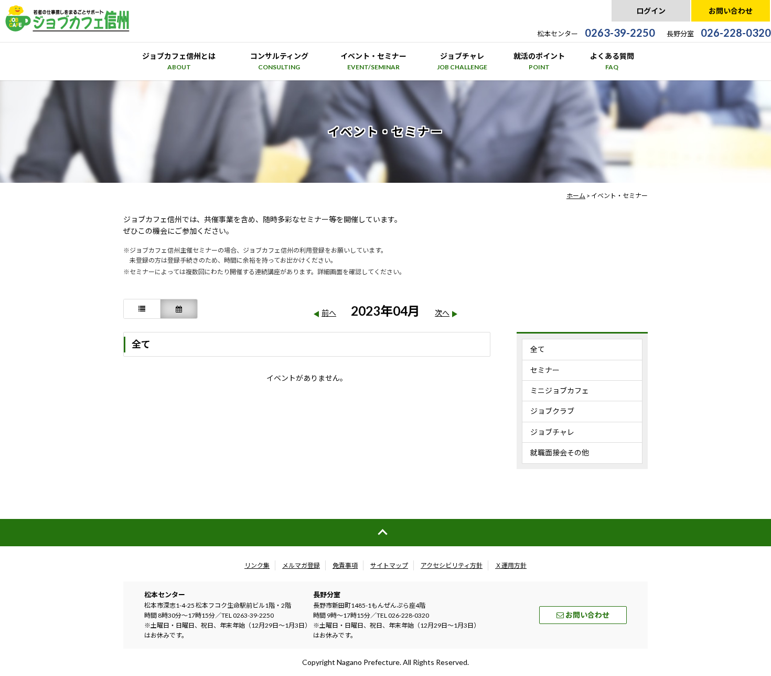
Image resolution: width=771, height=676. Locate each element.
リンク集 (257, 565)
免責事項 (345, 565)
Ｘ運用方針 (511, 565)
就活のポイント (539, 61)
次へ (442, 312)
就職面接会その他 (559, 452)
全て (537, 349)
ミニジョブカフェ (559, 390)
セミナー (545, 370)
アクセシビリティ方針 (452, 565)
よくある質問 (612, 61)
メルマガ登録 (301, 565)
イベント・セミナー (373, 61)
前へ (329, 312)
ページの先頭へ (385, 532)
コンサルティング (279, 61)
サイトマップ (389, 565)
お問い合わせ (731, 10)
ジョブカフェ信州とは (179, 61)
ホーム (575, 196)
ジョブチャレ (462, 61)
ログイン (651, 10)
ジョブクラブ (552, 411)
